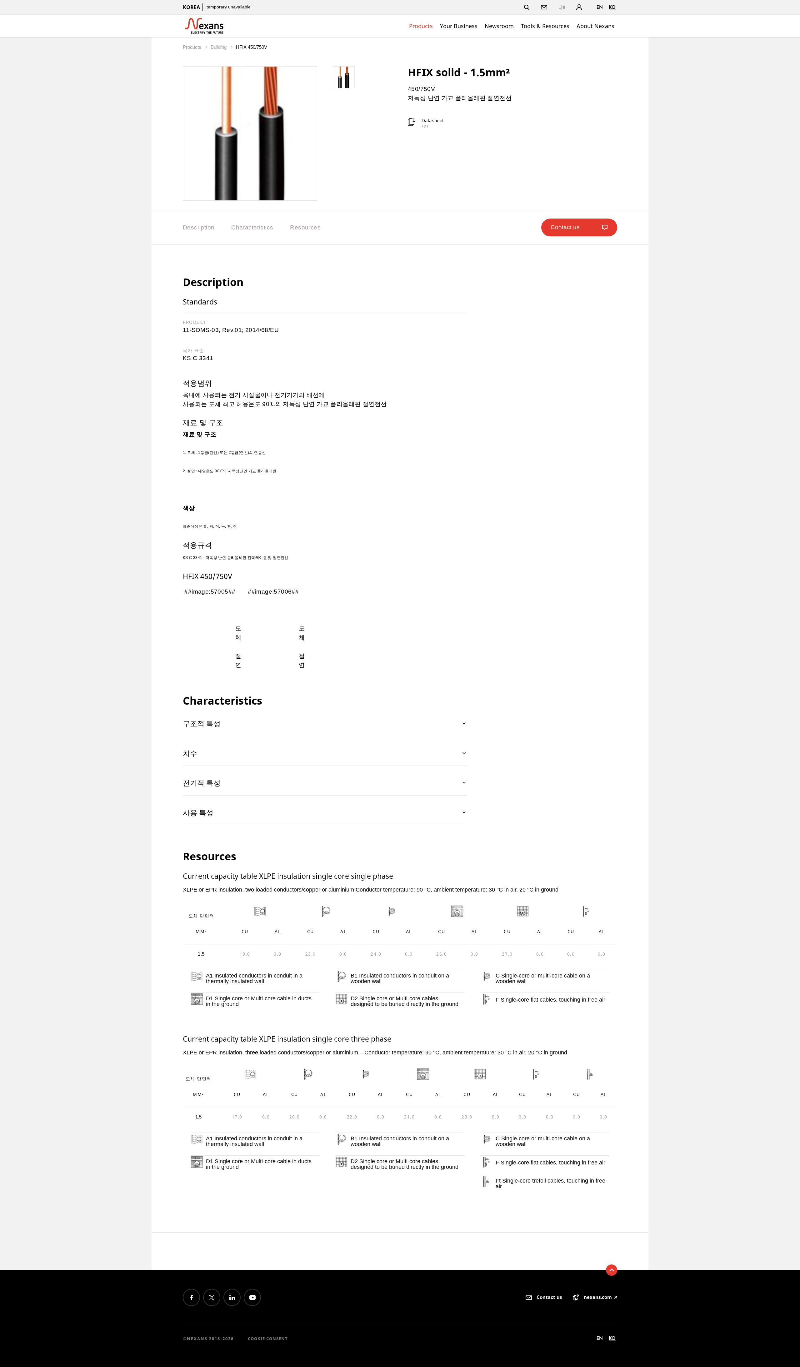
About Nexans (595, 26)
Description (198, 227)
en (600, 7)
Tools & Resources (545, 26)
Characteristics (252, 227)
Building (219, 47)
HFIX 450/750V (251, 47)
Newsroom (499, 26)
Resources (305, 227)
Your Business (459, 26)
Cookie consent (268, 1338)
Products (421, 26)
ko (612, 7)
